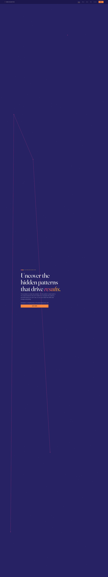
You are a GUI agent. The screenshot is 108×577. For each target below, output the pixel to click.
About (83, 1)
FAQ (91, 1)
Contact (95, 1)
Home (79, 1)
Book (87, 1)
